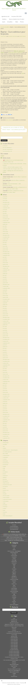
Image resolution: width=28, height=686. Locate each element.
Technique (5, 506)
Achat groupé (5, 442)
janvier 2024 (5, 233)
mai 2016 (5, 370)
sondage (14, 673)
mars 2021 (5, 281)
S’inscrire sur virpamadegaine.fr (14, 670)
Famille (4, 466)
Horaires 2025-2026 (16, 16)
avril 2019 (5, 310)
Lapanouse (5, 475)
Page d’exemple (14, 666)
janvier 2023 (5, 249)
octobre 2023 (5, 239)
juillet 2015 (5, 383)
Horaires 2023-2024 (14, 645)
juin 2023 (5, 242)
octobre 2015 (5, 379)
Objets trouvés (6, 483)
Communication (6, 455)
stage (4, 503)
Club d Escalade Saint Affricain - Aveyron (12, 682)
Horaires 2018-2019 (14, 640)
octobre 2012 (5, 436)
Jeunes (16, 36)
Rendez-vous (5, 490)
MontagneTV (5, 481)
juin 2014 (5, 405)
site (2, 99)
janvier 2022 (5, 264)
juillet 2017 (5, 346)
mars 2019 (5, 312)
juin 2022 (5, 257)
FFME (4, 468)
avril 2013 (5, 427)
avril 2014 (5, 408)
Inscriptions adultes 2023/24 (14, 652)
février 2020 (5, 295)
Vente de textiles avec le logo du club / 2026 (13, 168)
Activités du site (14, 619)
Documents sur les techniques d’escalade (14, 633)
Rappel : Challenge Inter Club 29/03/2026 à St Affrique (14, 540)
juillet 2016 (5, 366)
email (22, 73)
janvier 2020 (5, 297)
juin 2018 (5, 326)
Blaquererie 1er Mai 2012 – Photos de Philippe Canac (14, 625)
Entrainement (6, 462)
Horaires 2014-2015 (14, 637)
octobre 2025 (5, 206)
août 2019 (5, 302)
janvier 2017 (5, 357)
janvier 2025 (5, 217)
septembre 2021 (6, 270)
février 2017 (5, 355)
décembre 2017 (6, 337)
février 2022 (5, 262)
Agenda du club (5, 16)
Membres (14, 661)
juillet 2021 (5, 273)
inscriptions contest (14, 658)
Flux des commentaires (8, 149)
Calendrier (14, 628)
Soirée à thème (6, 497)
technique (5, 504)
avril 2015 (5, 388)
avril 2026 (5, 198)
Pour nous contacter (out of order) (14, 668)
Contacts (5, 459)
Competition (5, 457)
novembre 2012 (6, 434)
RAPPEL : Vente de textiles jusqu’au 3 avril (12, 167)
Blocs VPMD (5, 453)
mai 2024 (5, 228)
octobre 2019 (5, 301)
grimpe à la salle (14, 636)
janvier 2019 (5, 315)
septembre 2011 (6, 438)
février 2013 (5, 429)
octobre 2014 (5, 397)
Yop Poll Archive (14, 676)
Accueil (2, 27)
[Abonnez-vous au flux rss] (2, 680)
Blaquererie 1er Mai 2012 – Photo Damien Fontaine (14, 624)
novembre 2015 (6, 377)
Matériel (4, 477)
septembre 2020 (6, 288)
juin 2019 (5, 306)
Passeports (5, 486)
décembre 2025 (6, 202)
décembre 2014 (6, 394)
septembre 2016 (6, 365)
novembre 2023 (6, 237)
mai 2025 (5, 213)
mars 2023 (5, 246)
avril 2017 (5, 352)
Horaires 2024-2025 (14, 646)
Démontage (5, 461)
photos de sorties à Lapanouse (15, 52)
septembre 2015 (6, 381)
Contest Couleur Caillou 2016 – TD (14, 631)
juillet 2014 (5, 403)
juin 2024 (5, 226)
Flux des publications (7, 147)
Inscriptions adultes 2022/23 (14, 651)
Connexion (5, 145)
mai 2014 (5, 407)
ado (13, 36)
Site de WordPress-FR (7, 151)
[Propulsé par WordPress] (25, 682)
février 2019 (5, 313)
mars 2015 (5, 390)
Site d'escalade (6, 495)
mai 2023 (5, 244)
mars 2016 (5, 372)
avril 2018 (5, 330)
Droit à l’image (14, 634)
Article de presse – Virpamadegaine (10, 450)
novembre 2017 (6, 339)
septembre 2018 (6, 323)
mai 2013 (5, 425)
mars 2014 (5, 410)
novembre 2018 (6, 319)
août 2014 (5, 401)
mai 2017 (5, 350)
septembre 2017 (6, 343)
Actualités (9, 22)
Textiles (4, 508)
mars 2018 (5, 332)
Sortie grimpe (5, 501)
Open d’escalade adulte (14, 664)
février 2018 (5, 334)
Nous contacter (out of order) (16, 19)
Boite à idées (14, 627)
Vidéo (16, 22)
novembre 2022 (6, 253)
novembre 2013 (6, 416)
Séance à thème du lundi (14, 671)
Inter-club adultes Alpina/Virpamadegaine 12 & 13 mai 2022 (14, 660)
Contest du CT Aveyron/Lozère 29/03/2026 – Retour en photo (14, 535)
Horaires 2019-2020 (14, 642)
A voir (14, 618)
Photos (22, 22)
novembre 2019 (6, 299)
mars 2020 (5, 293)
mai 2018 (5, 328)
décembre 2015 (6, 376)
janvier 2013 (5, 430)
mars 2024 (5, 229)
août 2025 (5, 209)
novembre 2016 (6, 361)
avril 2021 (5, 279)
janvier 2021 (5, 282)
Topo (4, 510)
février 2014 (5, 412)
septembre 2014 (6, 399)
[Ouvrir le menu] (26, 13)
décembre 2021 (6, 266)
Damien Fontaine (22, 36)
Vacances (5, 512)
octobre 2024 (5, 220)
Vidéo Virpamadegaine (7, 515)
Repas (4, 492)
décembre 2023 (6, 235)
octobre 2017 (5, 341)
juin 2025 (5, 211)
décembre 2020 (6, 284)
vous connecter (9, 120)
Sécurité (4, 493)
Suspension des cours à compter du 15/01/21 (12, 127)
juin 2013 (5, 423)
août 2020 (5, 290)
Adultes (4, 19)
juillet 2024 (5, 224)
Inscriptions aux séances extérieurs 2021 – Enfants (14, 657)
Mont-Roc (5, 479)
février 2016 (5, 374)
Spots (3, 22)
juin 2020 (5, 292)
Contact (2, 155)
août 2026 (5, 196)
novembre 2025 (6, 204)
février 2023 (5, 248)
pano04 (14, 667)
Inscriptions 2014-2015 (14, 649)
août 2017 (5, 345)
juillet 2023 (5, 240)
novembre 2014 (6, 396)
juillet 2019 (5, 304)
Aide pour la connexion (14, 622)
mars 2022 (5, 260)
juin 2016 (5, 368)
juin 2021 (5, 275)
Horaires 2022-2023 (14, 643)
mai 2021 (5, 277)
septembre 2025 (6, 207)
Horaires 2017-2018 (14, 639)
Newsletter (14, 663)
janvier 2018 (5, 335)
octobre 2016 (5, 363)
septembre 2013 (6, 419)
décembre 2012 (6, 432)
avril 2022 (5, 259)
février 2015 (5, 392)
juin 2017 (5, 348)
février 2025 (5, 215)
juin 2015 (5, 385)
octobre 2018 (5, 321)
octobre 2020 (5, 286)
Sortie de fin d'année (7, 499)
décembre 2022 (6, 251)
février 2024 (5, 231)
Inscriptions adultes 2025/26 (14, 655)
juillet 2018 (5, 324)
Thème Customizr (17, 684)
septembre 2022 (6, 255)
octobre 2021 (5, 268)
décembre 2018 (6, 317)
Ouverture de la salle (7, 484)
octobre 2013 (5, 418)
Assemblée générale (7, 451)
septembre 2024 (6, 222)
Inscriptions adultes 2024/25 (14, 654)
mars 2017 (5, 354)
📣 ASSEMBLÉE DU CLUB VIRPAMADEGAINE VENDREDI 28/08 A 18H (14, 534)
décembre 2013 (6, 414)
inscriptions (5, 472)
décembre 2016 (6, 359)
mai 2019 (5, 308)
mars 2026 (5, 200)
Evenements (5, 464)
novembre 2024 (6, 218)
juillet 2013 (5, 421)
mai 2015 (5, 387)
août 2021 (5, 271)
